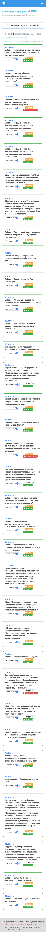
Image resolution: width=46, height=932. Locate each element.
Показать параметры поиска (24, 25)
